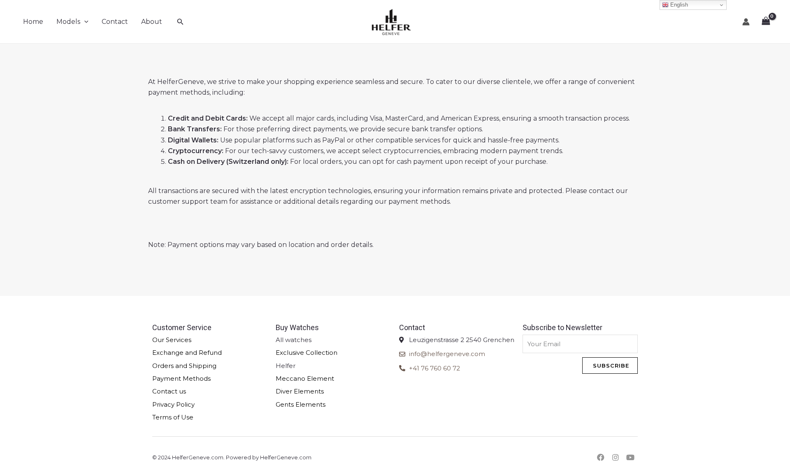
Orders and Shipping (184, 366)
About (151, 22)
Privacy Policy (173, 404)
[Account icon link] (746, 22)
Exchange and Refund (187, 352)
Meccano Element (305, 378)
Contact (115, 22)
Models (68, 22)
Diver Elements (300, 391)
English (678, 5)
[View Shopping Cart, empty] (766, 21)
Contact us (169, 391)
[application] (84, 22)
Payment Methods (181, 378)
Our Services (171, 340)
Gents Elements (300, 404)
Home (33, 22)
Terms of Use (172, 417)
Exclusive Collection (306, 352)
